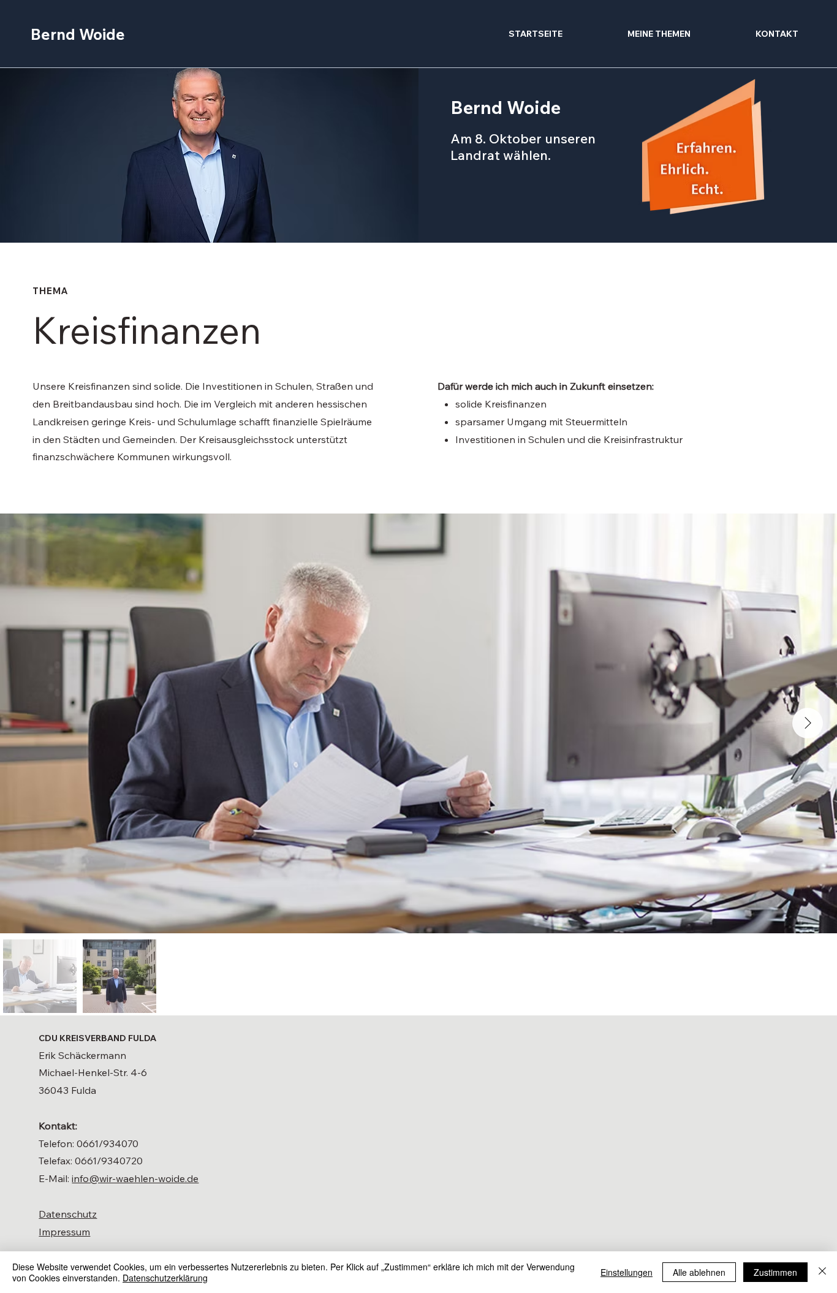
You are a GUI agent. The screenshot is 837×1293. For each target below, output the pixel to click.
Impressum (64, 1232)
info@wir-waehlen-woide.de (135, 1178)
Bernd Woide (78, 34)
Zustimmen (775, 1272)
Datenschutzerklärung (165, 1278)
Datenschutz (68, 1214)
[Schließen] (822, 1272)
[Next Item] (807, 723)
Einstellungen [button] (626, 1272)
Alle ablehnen (699, 1272)
